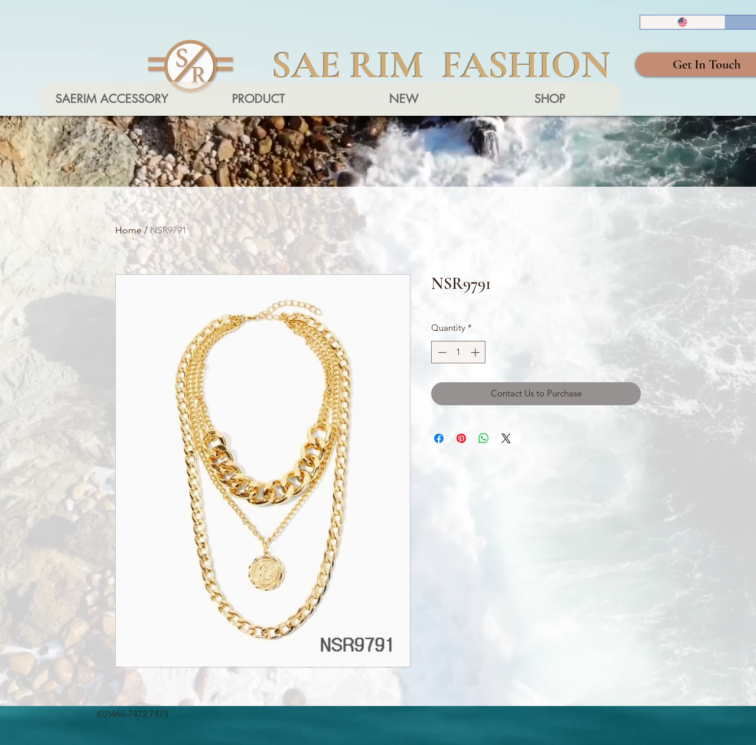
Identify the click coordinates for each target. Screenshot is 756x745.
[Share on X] (506, 438)
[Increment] (476, 352)
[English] (682, 22)
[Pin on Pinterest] (461, 438)
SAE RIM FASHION (441, 65)
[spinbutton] (458, 352)
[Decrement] (441, 352)
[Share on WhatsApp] (484, 438)
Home (128, 230)
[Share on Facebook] (439, 438)
